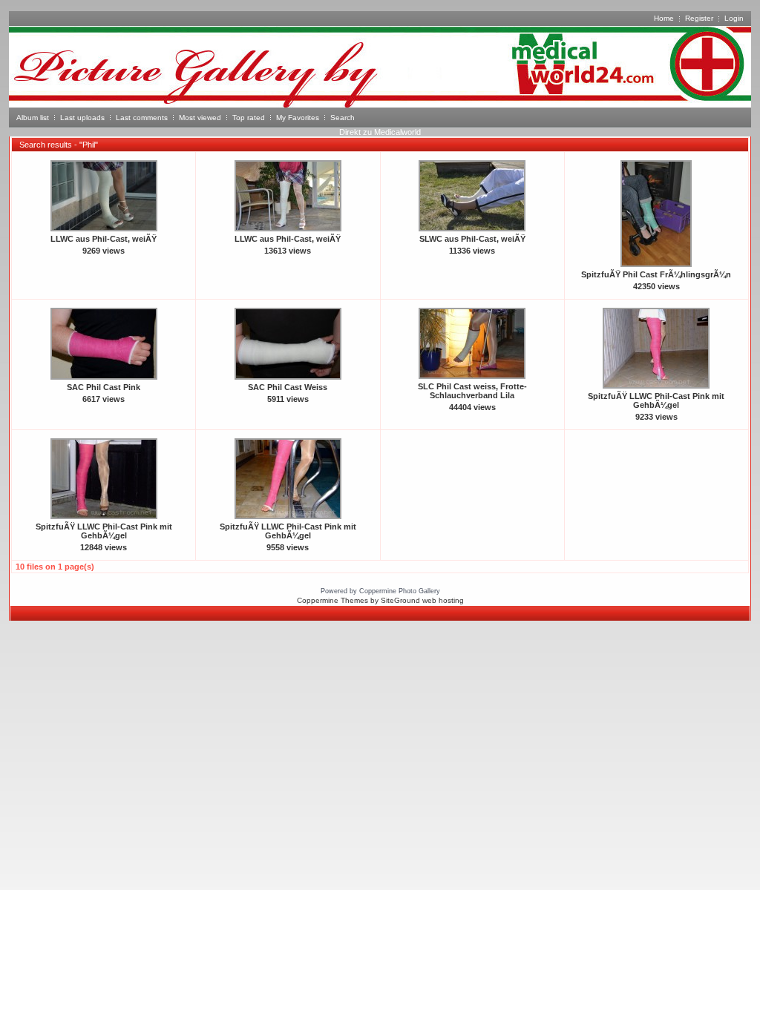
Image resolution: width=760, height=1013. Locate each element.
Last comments (142, 117)
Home (664, 18)
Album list (32, 117)
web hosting (443, 600)
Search (342, 117)
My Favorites (297, 117)
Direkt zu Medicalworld (380, 132)
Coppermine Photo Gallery (399, 591)
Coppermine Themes (332, 600)
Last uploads (82, 117)
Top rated (248, 117)
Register (699, 18)
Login (734, 18)
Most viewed (200, 117)
